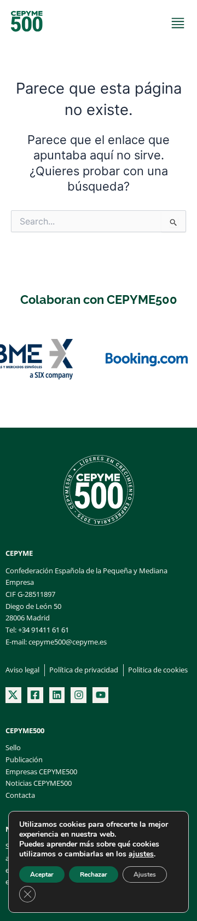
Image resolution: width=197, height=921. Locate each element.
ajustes (141, 854)
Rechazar (93, 874)
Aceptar (42, 874)
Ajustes (145, 874)
